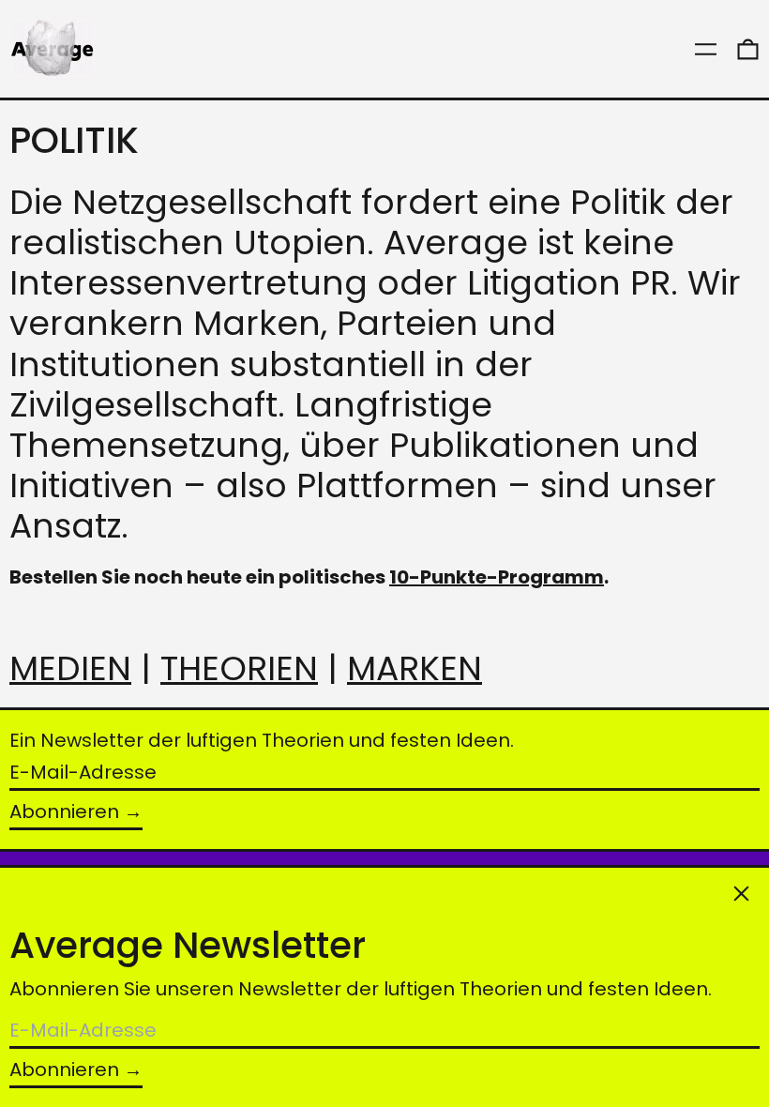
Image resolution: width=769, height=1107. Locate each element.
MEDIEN (70, 668)
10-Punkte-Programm (496, 577)
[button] (748, 48)
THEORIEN (239, 668)
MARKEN (414, 668)
